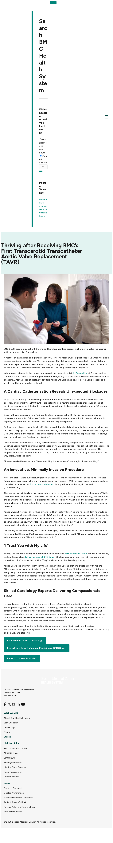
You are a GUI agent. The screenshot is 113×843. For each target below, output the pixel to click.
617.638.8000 (10, 695)
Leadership (9, 727)
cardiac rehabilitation (76, 553)
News (7, 732)
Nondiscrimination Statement (18, 797)
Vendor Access (11, 776)
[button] (53, 2)
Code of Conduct (13, 788)
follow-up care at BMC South (40, 557)
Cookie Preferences (14, 793)
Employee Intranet (13, 762)
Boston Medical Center (41, 484)
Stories (7, 736)
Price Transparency (13, 772)
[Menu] (106, 116)
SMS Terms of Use (13, 811)
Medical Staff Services (15, 767)
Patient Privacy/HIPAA (15, 802)
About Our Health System (17, 718)
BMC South (42, 151)
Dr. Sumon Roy (79, 373)
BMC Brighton (43, 142)
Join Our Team (11, 722)
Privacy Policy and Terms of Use (19, 807)
